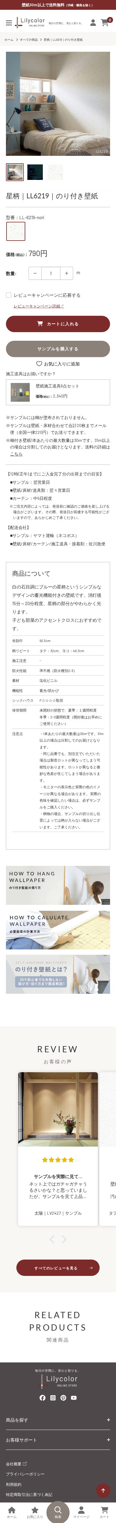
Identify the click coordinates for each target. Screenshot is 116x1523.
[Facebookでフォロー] (43, 1399)
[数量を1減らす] (35, 273)
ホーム (8, 39)
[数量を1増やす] (66, 273)
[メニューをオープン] (9, 23)
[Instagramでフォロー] (53, 1399)
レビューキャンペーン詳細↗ (39, 306)
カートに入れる (63, 323)
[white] (15, 231)
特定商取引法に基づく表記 (29, 1494)
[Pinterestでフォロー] (63, 1399)
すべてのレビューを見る (56, 1268)
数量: (11, 273)
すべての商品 (29, 39)
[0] (105, 22)
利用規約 (13, 1484)
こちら (16, 453)
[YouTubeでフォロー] (74, 1399)
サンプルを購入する (58, 348)
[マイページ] (93, 22)
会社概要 (14, 1463)
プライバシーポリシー (25, 1474)
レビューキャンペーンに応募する (47, 295)
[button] (53, 1239)
